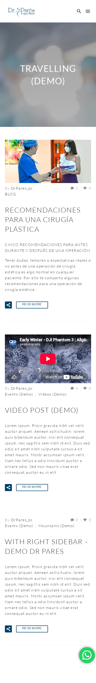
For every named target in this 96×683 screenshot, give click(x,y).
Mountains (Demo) (56, 525)
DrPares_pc (22, 188)
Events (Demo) (19, 394)
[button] (79, 11)
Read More (32, 305)
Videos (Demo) (52, 394)
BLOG (10, 194)
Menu (88, 11)
